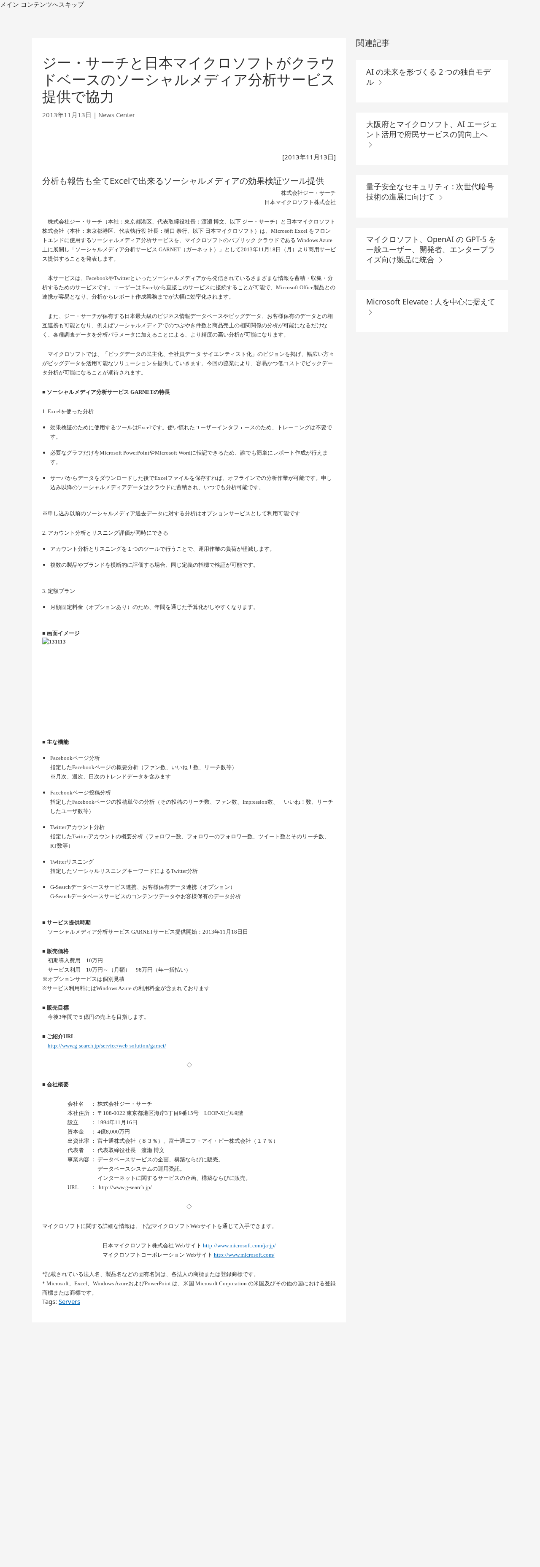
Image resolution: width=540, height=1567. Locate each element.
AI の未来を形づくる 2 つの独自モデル (428, 77)
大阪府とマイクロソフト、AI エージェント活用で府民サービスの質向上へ (431, 129)
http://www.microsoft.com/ (244, 1255)
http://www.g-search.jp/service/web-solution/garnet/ (107, 1045)
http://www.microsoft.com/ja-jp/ (239, 1245)
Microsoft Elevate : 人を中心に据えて (430, 301)
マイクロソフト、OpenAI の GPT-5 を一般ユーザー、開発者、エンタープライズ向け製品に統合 (431, 249)
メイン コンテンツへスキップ (42, 4)
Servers (69, 1301)
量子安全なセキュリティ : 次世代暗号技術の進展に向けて (430, 191)
